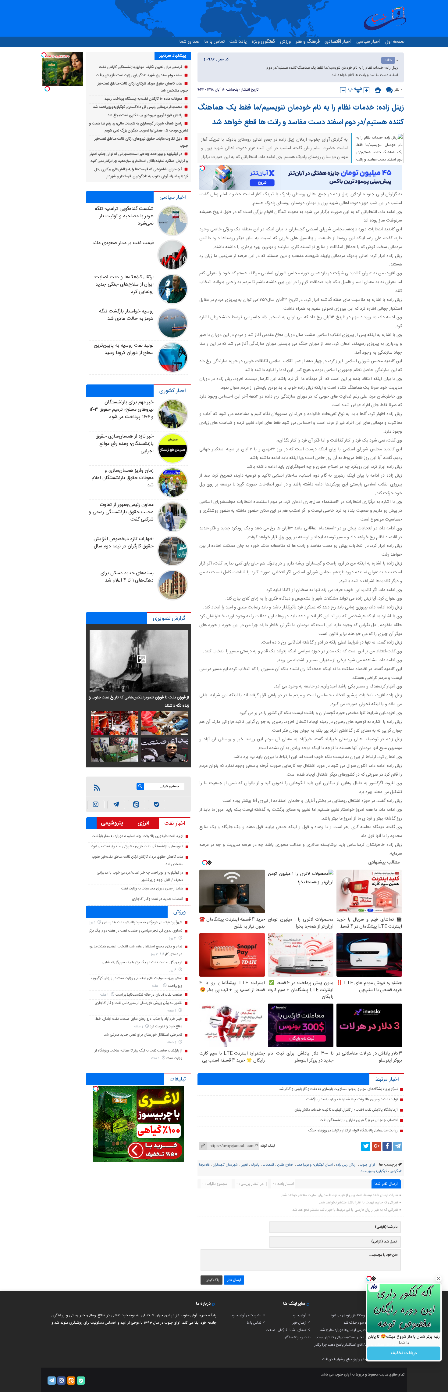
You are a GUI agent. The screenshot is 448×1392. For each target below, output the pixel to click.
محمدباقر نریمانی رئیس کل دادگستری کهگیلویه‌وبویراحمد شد (137, 107)
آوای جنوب (298, 1315)
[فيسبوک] (387, 1146)
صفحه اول (394, 41)
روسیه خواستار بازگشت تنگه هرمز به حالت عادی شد (126, 315)
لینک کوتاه (267, 1146)
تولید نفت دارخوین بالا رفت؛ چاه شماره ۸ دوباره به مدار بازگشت (352, 1099)
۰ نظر (398, 90)
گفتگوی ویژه (263, 41)
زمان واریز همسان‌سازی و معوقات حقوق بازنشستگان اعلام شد (123, 478)
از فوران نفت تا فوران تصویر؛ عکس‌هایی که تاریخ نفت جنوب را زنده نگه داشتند (139, 701)
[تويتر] (365, 1146)
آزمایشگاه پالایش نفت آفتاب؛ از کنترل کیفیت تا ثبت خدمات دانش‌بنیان (346, 1110)
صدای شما (189, 41)
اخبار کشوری (172, 390)
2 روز (173, 938)
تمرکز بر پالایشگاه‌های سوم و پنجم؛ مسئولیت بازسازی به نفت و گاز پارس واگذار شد (338, 1089)
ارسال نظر (234, 1280)
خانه (388, 60)
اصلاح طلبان (285, 1165)
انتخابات (268, 1165)
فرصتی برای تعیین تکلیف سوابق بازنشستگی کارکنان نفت (140, 67)
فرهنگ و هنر (308, 41)
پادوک (255, 1165)
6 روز (173, 970)
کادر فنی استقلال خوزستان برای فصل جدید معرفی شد (143, 1035)
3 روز (155, 954)
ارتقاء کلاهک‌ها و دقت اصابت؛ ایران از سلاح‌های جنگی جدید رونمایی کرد (124, 284)
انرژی (143, 823)
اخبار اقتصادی (338, 41)
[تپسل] (202, 168)
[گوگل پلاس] (376, 1146)
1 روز (92, 922)
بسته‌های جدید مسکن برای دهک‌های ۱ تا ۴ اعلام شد (127, 577)
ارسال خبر (299, 1323)
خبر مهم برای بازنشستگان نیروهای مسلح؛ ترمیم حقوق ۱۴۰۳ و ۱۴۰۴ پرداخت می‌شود (121, 409)
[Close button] (439, 1278)
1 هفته (157, 986)
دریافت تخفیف (404, 1353)
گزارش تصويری (169, 618)
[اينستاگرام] (96, 804)
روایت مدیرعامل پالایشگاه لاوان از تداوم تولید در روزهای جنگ (353, 1130)
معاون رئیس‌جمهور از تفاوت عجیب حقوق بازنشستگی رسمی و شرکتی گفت (121, 512)
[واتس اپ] (116, 804)
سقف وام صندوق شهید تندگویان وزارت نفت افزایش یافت (139, 75)
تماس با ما (214, 41)
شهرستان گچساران (225, 1165)
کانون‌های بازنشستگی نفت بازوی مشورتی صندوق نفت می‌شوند (136, 846)
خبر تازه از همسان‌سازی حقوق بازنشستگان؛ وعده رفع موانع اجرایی (124, 443)
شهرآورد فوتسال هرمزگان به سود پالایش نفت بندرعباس (142, 922)
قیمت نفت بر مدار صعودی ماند (123, 243)
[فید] (97, 788)
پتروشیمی (112, 823)
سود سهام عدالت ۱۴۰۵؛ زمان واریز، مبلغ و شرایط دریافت (361, 1359)
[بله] (156, 804)
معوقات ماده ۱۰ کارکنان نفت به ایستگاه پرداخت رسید (143, 99)
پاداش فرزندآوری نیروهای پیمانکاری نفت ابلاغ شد (145, 115)
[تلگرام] (397, 1146)
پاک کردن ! (211, 1280)
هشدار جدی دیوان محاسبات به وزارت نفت (152, 888)
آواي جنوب (367, 1165)
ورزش (285, 41)
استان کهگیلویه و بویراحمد (315, 1165)
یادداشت (238, 41)
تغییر (244, 1165)
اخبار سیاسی (368, 41)
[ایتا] (136, 804)
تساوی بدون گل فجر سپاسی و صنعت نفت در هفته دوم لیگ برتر (135, 931)
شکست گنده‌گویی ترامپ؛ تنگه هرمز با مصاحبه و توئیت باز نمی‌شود (124, 216)
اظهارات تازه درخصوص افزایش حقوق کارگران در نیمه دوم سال (124, 542)
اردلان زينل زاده (346, 1165)
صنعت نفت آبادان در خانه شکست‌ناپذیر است (149, 995)
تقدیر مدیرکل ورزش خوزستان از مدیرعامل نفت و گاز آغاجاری (138, 1003)
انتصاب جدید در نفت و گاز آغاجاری (157, 899)
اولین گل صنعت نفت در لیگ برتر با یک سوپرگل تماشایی (141, 962)
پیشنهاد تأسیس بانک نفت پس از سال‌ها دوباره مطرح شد (360, 1330)
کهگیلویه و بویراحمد (374, 1171)
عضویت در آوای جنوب (245, 1315)
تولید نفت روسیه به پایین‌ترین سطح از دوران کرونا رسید (124, 349)
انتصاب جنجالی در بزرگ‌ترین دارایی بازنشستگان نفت (359, 1120)
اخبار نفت (175, 823)
